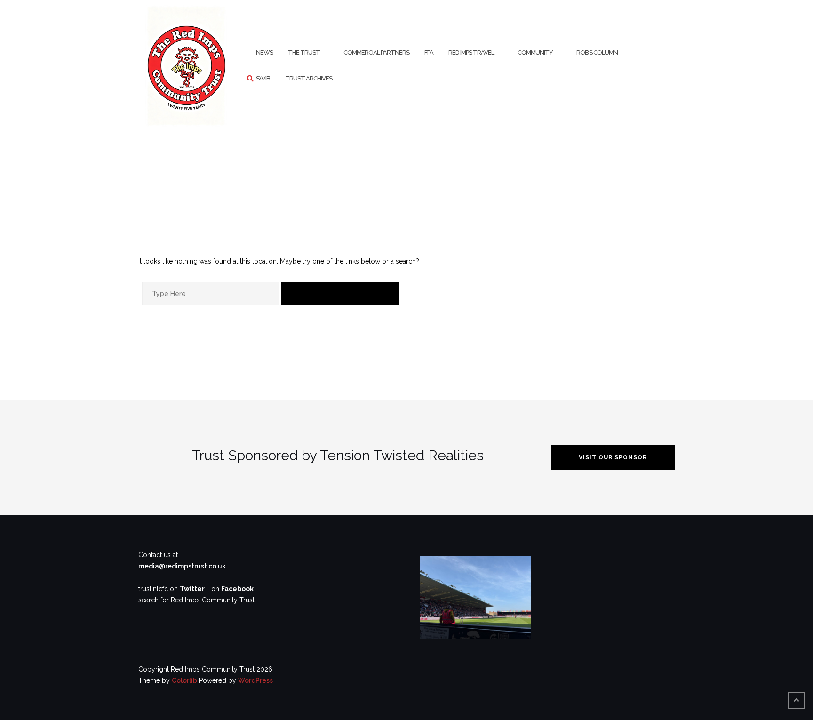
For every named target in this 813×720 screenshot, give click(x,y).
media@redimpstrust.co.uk (182, 566)
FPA (428, 52)
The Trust (304, 52)
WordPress (255, 680)
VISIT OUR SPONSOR (613, 457)
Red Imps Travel (471, 52)
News (264, 52)
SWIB (263, 78)
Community (535, 52)
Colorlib (184, 680)
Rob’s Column (597, 52)
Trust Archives (308, 78)
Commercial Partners (376, 52)
